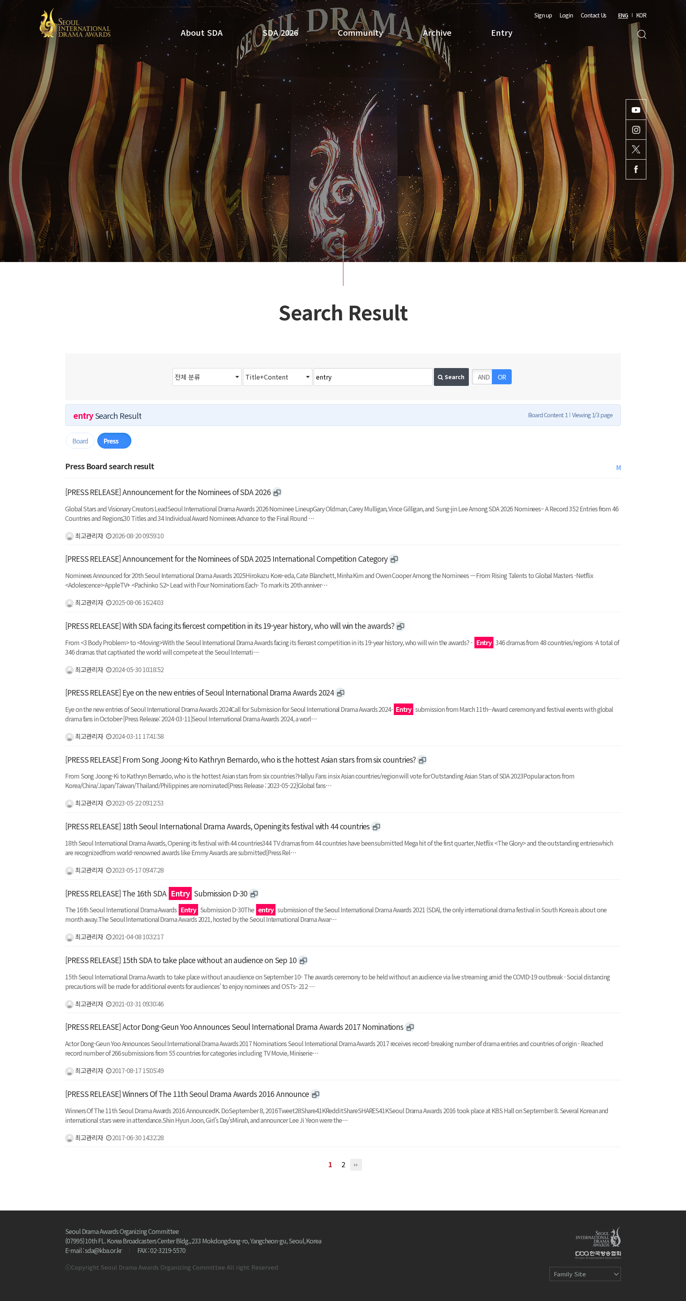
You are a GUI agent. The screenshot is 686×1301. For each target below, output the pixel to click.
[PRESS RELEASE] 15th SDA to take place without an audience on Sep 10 (181, 960)
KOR (641, 15)
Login (566, 15)
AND (483, 377)
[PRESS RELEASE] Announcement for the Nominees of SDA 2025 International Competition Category (226, 558)
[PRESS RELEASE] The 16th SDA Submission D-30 (156, 893)
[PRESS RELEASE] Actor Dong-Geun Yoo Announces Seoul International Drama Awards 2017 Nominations (234, 1026)
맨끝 (356, 1165)
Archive (437, 32)
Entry (502, 32)
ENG (623, 15)
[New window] (277, 492)
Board (80, 440)
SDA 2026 (280, 32)
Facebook (636, 169)
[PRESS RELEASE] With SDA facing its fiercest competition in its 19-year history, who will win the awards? (229, 625)
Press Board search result (109, 466)
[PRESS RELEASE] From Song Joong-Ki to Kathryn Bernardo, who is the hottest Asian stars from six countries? (240, 759)
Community (360, 32)
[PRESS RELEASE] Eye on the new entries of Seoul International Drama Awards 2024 (199, 692)
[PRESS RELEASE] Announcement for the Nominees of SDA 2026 (168, 491)
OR (502, 377)
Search (641, 34)
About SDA (202, 32)
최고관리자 (88, 535)
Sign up (543, 15)
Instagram (636, 129)
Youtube (636, 109)
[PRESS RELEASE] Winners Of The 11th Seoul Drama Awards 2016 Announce (187, 1093)
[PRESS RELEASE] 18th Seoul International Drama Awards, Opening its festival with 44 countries (217, 826)
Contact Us (593, 15)
